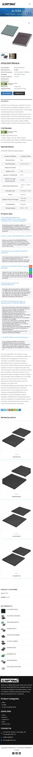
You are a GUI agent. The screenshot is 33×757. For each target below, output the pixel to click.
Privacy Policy (6, 724)
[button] (29, 23)
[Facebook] (13, 753)
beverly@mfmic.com (9, 740)
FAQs (3, 722)
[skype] (30, 269)
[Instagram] (20, 753)
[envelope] (30, 276)
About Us (4, 717)
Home (3, 715)
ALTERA (3, 597)
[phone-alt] (30, 266)
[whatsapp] (30, 272)
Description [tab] (4, 101)
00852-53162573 (8, 737)
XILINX (2, 593)
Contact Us (5, 719)
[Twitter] (16, 753)
